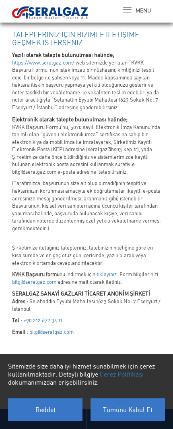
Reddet (45, 410)
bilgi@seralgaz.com (34, 282)
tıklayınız (107, 274)
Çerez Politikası (122, 374)
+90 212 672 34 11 (42, 320)
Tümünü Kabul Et (127, 410)
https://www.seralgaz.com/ (43, 62)
